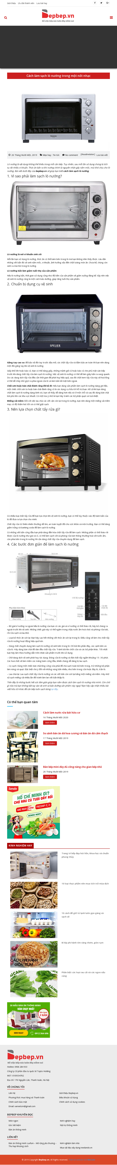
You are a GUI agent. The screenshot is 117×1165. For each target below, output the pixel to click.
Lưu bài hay (41, 3)
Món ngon (13, 1120)
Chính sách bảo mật (18, 1102)
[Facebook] (95, 2)
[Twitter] (101, 2)
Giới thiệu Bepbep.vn (68, 1093)
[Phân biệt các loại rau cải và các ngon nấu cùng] (33, 984)
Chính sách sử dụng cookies (72, 1102)
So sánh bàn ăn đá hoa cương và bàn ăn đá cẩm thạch (75, 733)
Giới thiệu (11, 3)
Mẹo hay (47, 155)
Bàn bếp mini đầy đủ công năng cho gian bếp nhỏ (72, 766)
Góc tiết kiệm (15, 1125)
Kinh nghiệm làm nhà (70, 1143)
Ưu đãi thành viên (26, 3)
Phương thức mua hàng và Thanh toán (26, 1097)
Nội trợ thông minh (68, 1125)
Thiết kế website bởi (81, 1159)
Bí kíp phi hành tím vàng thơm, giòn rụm (82, 942)
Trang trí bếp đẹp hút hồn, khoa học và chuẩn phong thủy (85, 855)
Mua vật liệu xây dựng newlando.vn (76, 1147)
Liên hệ (12, 1093)
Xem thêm (50, 722)
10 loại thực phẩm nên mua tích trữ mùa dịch (85, 883)
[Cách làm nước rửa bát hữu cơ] (22, 719)
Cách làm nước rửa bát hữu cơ (61, 712)
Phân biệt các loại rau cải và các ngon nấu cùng (83, 974)
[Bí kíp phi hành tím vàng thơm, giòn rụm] (33, 954)
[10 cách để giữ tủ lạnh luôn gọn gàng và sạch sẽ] (33, 924)
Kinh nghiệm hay (67, 1120)
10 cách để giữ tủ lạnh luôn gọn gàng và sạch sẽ (83, 915)
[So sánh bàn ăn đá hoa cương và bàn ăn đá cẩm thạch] (22, 746)
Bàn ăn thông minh (17, 1129)
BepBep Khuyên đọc (20, 1114)
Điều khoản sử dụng (68, 1097)
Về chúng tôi (16, 1086)
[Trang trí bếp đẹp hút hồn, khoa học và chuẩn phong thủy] (33, 865)
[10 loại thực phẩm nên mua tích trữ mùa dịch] (33, 895)
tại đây (54, 689)
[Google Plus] (108, 2)
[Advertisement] (58, 47)
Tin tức (56, 155)
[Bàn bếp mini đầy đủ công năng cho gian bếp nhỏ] (22, 773)
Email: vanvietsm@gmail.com (22, 1106)
